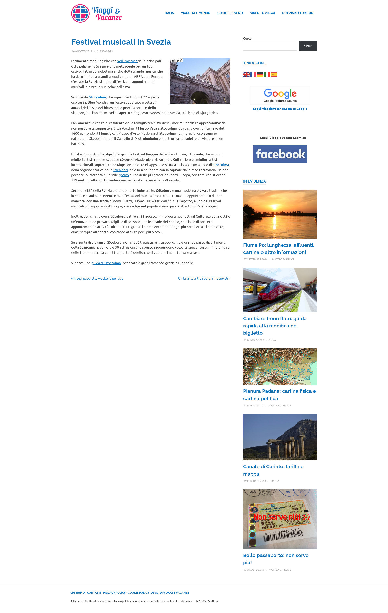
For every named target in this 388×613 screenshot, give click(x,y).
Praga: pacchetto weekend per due (98, 278)
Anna (272, 340)
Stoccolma (221, 164)
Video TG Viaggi (262, 13)
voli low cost (127, 61)
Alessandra (105, 51)
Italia (169, 13)
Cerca (247, 38)
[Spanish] (274, 74)
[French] (253, 74)
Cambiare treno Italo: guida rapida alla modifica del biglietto (275, 325)
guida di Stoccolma (106, 263)
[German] (260, 74)
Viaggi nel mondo (195, 13)
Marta (275, 480)
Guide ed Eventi (230, 13)
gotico (124, 175)
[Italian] (267, 74)
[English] (246, 74)
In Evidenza (254, 181)
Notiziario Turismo (297, 13)
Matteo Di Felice (283, 259)
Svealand (120, 170)
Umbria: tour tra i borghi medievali (203, 278)
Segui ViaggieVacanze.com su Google (280, 109)
